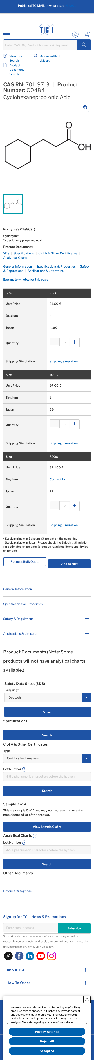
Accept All (47, 1051)
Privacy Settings (47, 1031)
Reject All (47, 1041)
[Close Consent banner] (87, 999)
